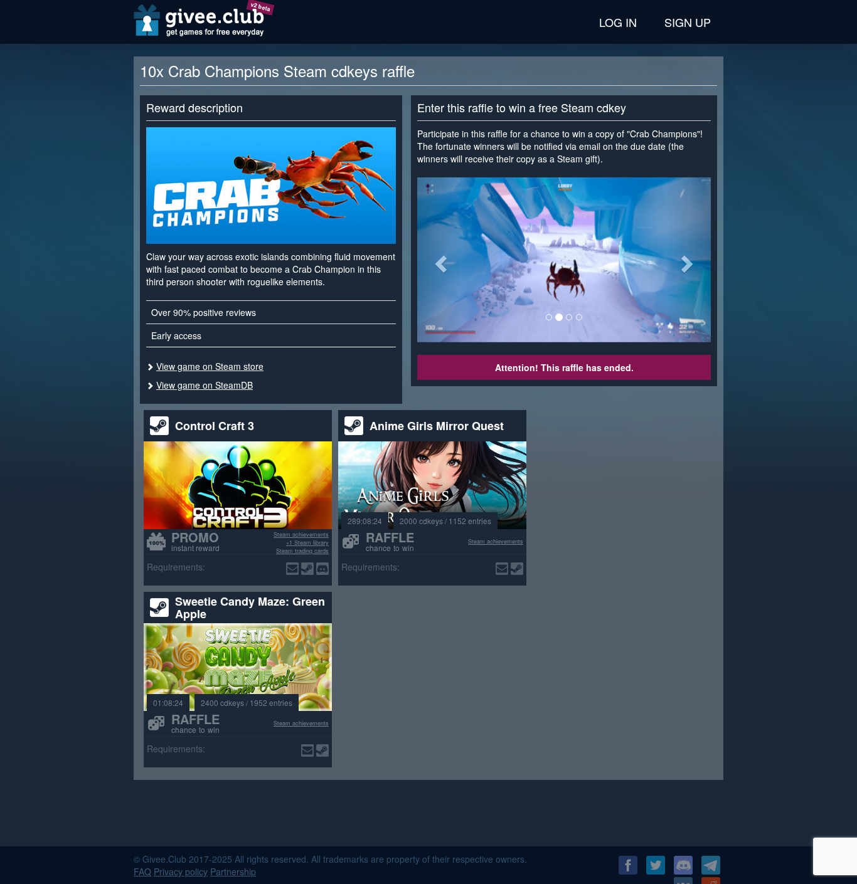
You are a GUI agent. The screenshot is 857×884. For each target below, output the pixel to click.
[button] (439, 259)
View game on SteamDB (204, 385)
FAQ (142, 871)
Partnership (233, 871)
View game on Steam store (209, 366)
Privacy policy (181, 871)
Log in (618, 22)
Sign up (687, 22)
